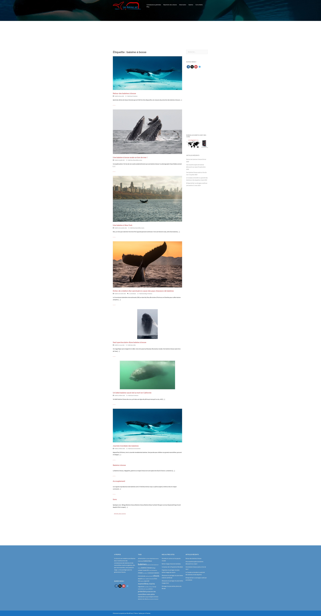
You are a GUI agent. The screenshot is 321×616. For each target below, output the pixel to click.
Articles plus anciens (120, 514)
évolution (156, 599)
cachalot (140, 570)
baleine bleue (148, 561)
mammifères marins (146, 584)
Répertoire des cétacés (170, 4)
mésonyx (150, 586)
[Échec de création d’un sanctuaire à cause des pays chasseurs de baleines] (147, 264)
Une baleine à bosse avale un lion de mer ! (130, 157)
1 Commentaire (132, 293)
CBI (148, 570)
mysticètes (147, 586)
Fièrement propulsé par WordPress (123, 613)
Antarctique (152, 558)
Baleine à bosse (119, 465)
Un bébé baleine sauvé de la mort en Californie (132, 393)
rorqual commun (153, 597)
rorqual (146, 597)
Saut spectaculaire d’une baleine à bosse (129, 342)
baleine (157, 558)
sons (149, 599)
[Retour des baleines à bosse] (147, 73)
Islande (142, 581)
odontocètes (140, 589)
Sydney (141, 613)
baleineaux (140, 561)
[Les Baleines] (127, 6)
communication (149, 576)
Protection (135, 96)
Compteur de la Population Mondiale (172, 567)
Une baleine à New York (122, 225)
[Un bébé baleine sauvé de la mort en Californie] (147, 375)
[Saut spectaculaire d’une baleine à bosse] (147, 324)
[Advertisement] (160, 33)
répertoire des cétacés (143, 599)
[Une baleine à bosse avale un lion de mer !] (147, 131)
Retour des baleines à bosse (124, 93)
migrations (141, 586)
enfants (144, 578)
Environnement (136, 448)
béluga (153, 568)
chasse (140, 573)
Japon (145, 581)
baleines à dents (150, 564)
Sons (115, 499)
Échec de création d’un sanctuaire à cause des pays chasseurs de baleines (143, 291)
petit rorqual (145, 589)
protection (142, 591)
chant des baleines (153, 570)
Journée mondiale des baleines (126, 446)
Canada (144, 570)
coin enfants (145, 573)
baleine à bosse (146, 568)
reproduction (141, 597)
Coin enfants (199, 4)
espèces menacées (150, 578)
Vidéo (134, 345)
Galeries (190, 4)
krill (148, 581)
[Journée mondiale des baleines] (147, 425)
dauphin (140, 578)
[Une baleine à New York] (147, 198)
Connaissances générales (154, 4)
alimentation (142, 558)
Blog (148, 6)
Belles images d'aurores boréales (171, 564)
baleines (142, 564)
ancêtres (148, 558)
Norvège (154, 586)
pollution (150, 589)
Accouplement (119, 481)
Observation (182, 4)
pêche (153, 594)
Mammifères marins (137, 160)
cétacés (156, 576)
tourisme (152, 599)
